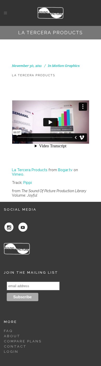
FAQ (8, 331)
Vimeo (17, 174)
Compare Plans (23, 341)
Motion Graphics (66, 65)
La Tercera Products (29, 170)
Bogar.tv (65, 170)
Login (11, 352)
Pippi (27, 183)
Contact (15, 346)
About (12, 336)
